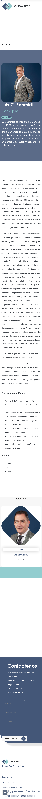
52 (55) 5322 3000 (21, 680)
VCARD (5, 117)
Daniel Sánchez (21, 554)
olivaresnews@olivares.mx (11, 788)
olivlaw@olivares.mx (16, 692)
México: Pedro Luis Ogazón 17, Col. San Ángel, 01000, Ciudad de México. (21, 792)
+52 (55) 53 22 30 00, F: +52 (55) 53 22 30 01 (18, 796)
